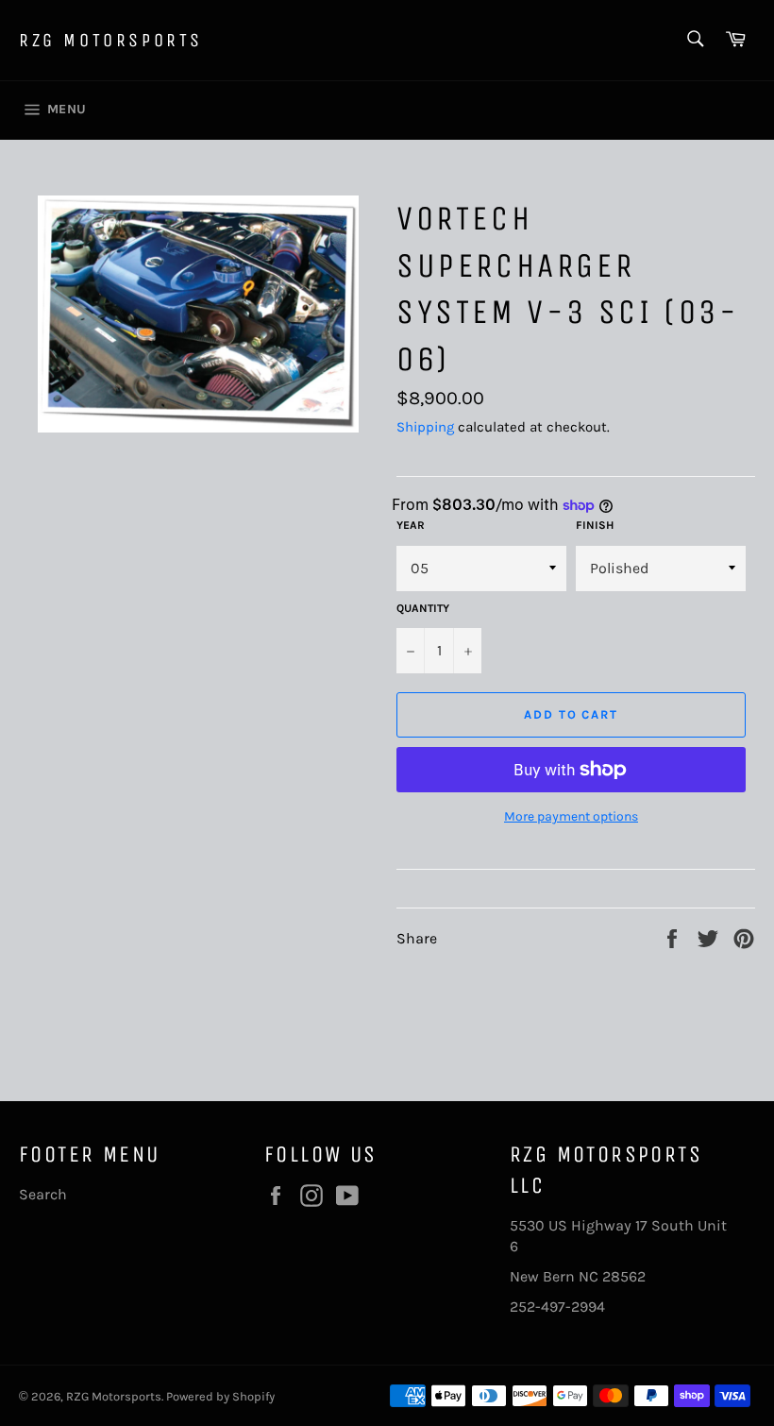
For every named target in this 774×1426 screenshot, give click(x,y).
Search (43, 1194)
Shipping (425, 426)
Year (410, 525)
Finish (595, 525)
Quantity (422, 608)
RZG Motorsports (111, 40)
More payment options (571, 816)
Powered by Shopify (220, 1396)
